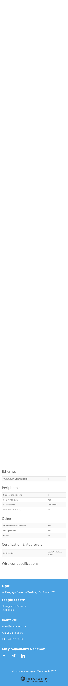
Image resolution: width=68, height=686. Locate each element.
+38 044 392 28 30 (12, 639)
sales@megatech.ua (14, 626)
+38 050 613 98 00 (12, 632)
